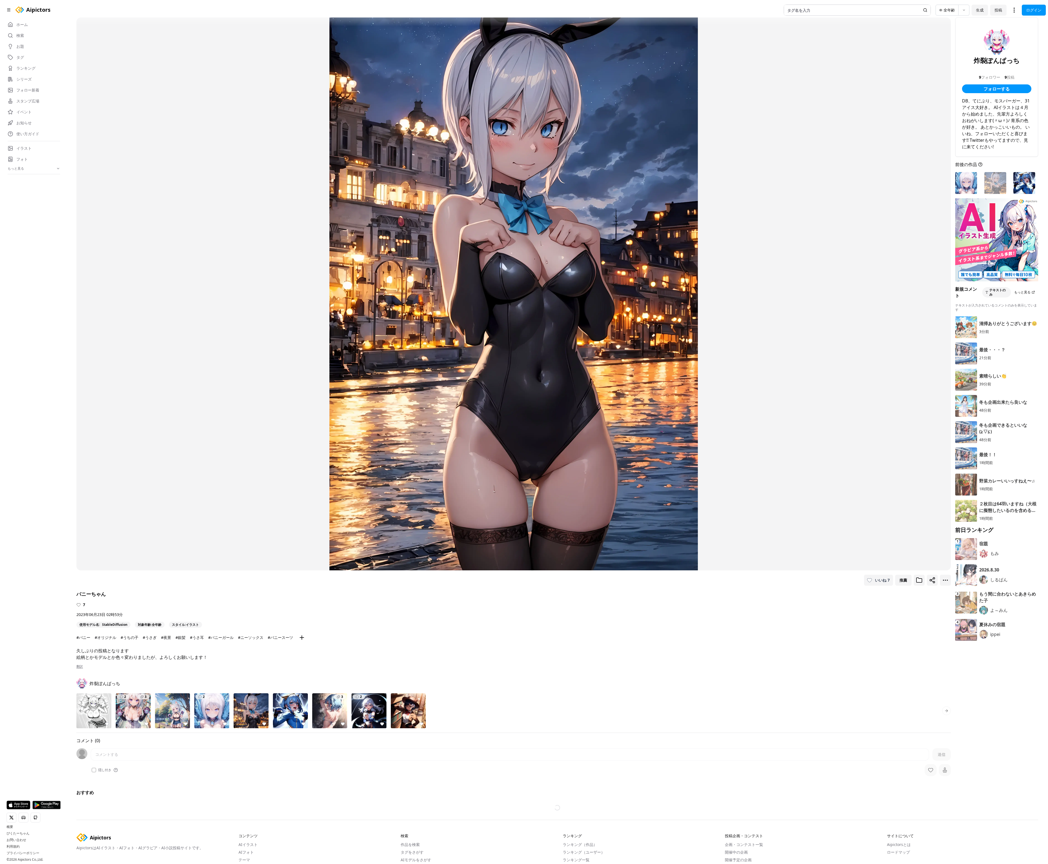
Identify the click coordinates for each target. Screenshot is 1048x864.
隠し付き (104, 770)
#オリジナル (105, 637)
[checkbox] (94, 770)
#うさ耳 (197, 637)
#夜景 (166, 637)
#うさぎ (150, 637)
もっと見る (1022, 292)
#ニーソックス (250, 637)
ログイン (1033, 10)
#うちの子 (129, 637)
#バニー (83, 637)
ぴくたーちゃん (18, 833)
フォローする (997, 89)
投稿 (998, 10)
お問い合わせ (16, 840)
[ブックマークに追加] (919, 580)
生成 (980, 10)
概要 (10, 827)
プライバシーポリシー (23, 853)
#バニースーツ (280, 637)
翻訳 (79, 666)
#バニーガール (221, 637)
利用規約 (13, 846)
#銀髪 (180, 637)
